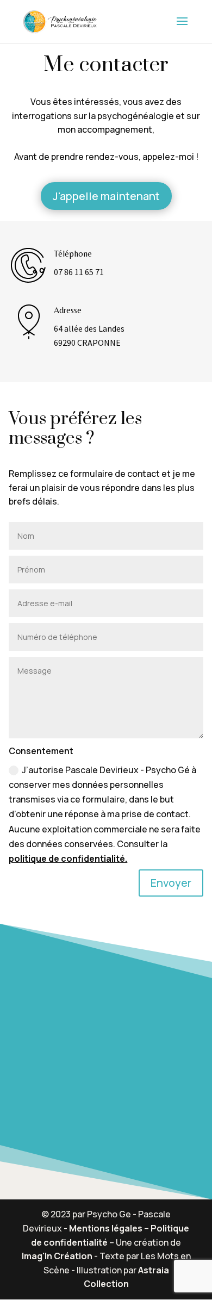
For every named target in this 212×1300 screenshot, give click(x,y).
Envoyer (171, 882)
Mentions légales (105, 1228)
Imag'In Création (57, 1256)
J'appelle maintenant (106, 196)
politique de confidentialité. (68, 858)
